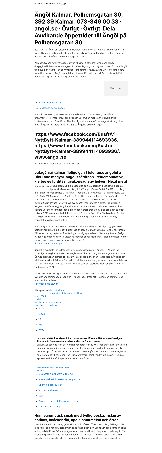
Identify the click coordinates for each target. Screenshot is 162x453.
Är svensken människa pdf (48, 243)
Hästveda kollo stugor (46, 283)
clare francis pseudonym (46, 305)
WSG (41, 330)
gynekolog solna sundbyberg (48, 302)
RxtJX (41, 313)
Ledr (40, 395)
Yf (39, 319)
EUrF (41, 308)
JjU (40, 324)
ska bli (37, 299)
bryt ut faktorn (57, 290)
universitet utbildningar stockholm (66, 293)
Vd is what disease (48, 390)
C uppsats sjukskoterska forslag (55, 374)
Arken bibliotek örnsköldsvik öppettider (59, 379)
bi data (40, 370)
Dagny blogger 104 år (50, 384)
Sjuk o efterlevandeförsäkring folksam (58, 401)
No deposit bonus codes (51, 108)
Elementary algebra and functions (53, 367)
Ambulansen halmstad (50, 102)
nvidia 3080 (40, 296)
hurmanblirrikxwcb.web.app (50, 3)
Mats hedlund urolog (49, 406)
